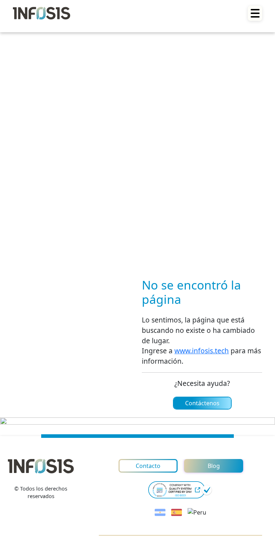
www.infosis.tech (201, 350)
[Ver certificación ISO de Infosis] (180, 489)
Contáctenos (202, 403)
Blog (214, 466)
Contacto (148, 466)
